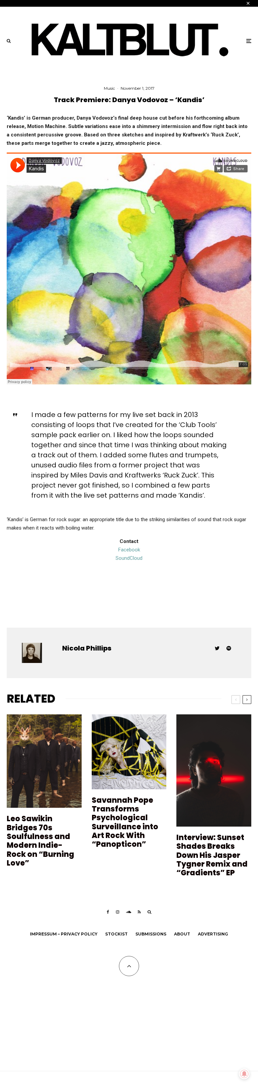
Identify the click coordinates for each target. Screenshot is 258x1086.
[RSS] (139, 912)
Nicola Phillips (87, 648)
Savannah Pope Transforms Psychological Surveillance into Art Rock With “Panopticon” (125, 822)
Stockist (116, 933)
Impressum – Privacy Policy (63, 933)
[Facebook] (108, 912)
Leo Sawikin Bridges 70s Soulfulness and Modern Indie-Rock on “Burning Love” (40, 841)
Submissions (150, 933)
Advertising (213, 933)
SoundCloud (129, 558)
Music (109, 88)
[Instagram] (118, 912)
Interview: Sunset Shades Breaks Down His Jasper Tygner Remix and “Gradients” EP (212, 855)
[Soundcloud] (128, 912)
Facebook (129, 550)
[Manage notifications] (244, 1074)
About (182, 933)
